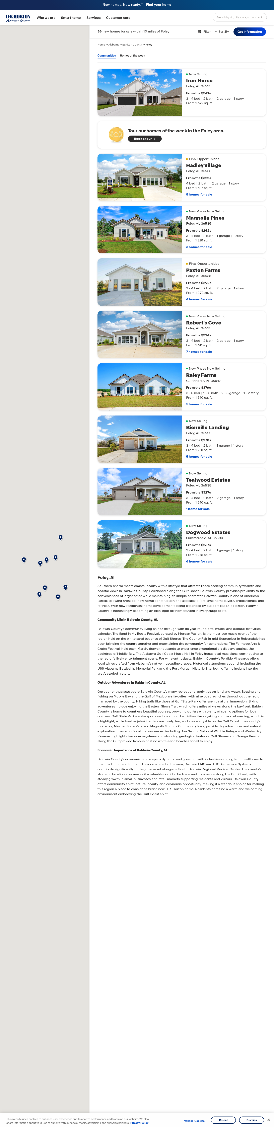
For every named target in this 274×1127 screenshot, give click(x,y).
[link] (181, 135)
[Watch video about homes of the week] (114, 134)
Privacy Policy (139, 1123)
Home (101, 44)
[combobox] (240, 17)
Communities (106, 55)
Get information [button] (249, 31)
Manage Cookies (194, 1121)
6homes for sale (199, 561)
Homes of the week (132, 55)
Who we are (46, 17)
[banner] (137, 5)
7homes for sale (199, 352)
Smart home (71, 17)
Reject (223, 1120)
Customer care (118, 17)
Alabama (113, 44)
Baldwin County (132, 44)
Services (93, 17)
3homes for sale (199, 247)
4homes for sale (199, 299)
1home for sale (198, 509)
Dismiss (252, 1120)
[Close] (268, 1120)
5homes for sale (199, 194)
